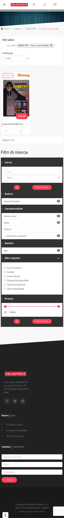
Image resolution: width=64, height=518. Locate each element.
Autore (9, 193)
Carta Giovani (13, 276)
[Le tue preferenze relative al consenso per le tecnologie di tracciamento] (5, 515)
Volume (7, 229)
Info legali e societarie (16, 430)
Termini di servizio (15, 436)
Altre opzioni (12, 258)
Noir (31, 250)
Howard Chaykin (31, 201)
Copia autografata (16, 284)
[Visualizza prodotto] (21, 131)
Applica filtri (43, 187)
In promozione (14, 268)
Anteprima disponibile (18, 280)
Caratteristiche (14, 208)
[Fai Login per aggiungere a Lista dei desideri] (6, 131)
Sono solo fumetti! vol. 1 (13, 124)
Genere (9, 243)
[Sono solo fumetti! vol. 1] (16, 99)
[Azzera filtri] (17, 187)
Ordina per (7, 53)
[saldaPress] (19, 4)
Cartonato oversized (32, 236)
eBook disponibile (15, 289)
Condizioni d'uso (14, 424)
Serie (31, 222)
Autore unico (31, 216)
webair (42, 511)
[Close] (50, 45)
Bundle (10, 272)
